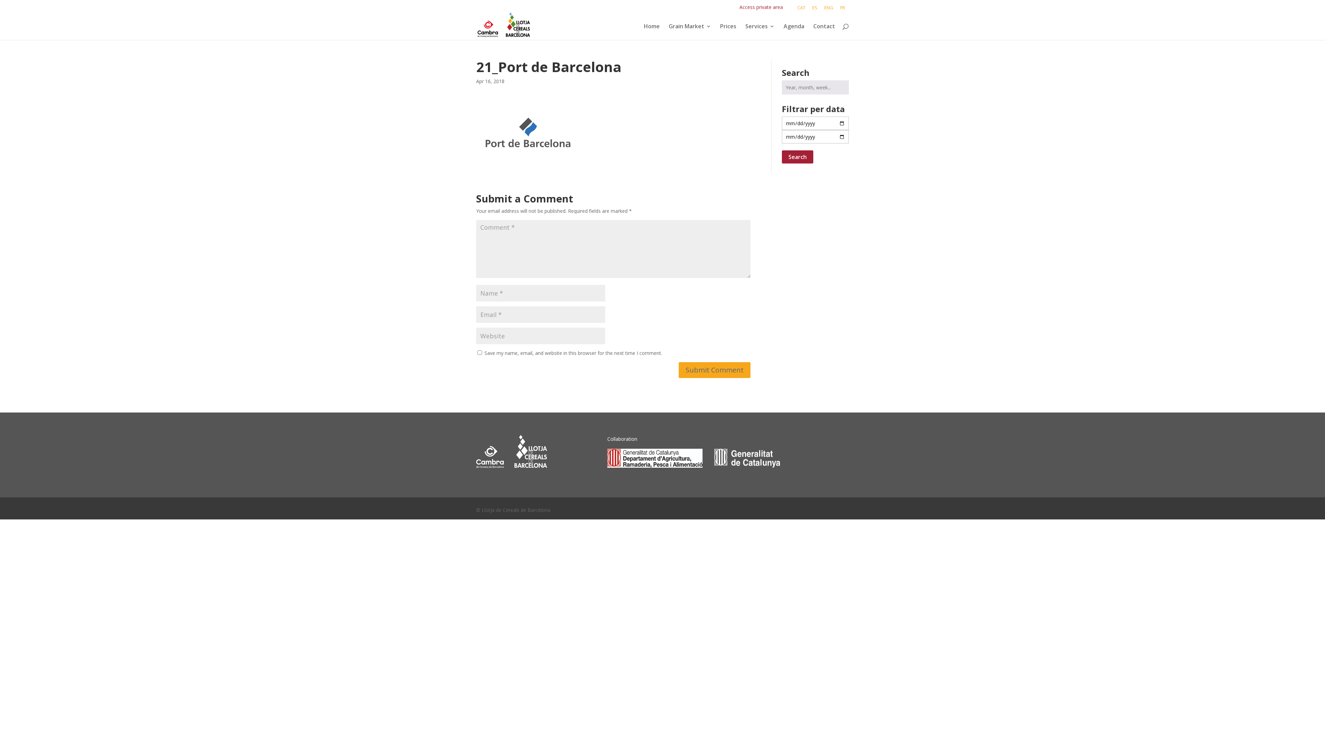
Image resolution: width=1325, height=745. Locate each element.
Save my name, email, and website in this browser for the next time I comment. (573, 353)
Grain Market (686, 27)
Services (756, 27)
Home (652, 27)
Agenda (794, 27)
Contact (824, 27)
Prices (728, 27)
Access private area (761, 7)
